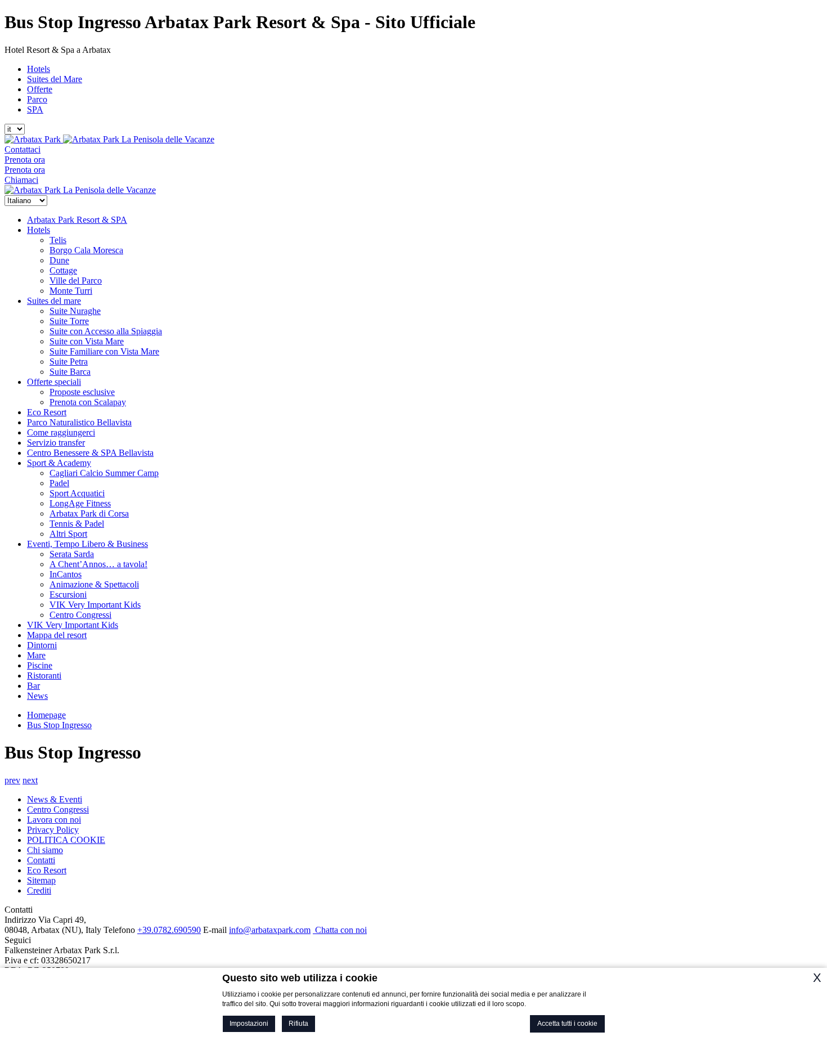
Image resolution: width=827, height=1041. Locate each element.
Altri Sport (68, 534)
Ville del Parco (76, 280)
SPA (35, 109)
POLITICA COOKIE (66, 840)
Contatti (41, 860)
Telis (58, 240)
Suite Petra (69, 361)
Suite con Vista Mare (87, 341)
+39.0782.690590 (169, 930)
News (37, 696)
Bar (33, 685)
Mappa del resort (57, 635)
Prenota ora (25, 159)
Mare (36, 655)
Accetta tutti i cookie (567, 1023)
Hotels (38, 69)
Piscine (39, 665)
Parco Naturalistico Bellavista (79, 422)
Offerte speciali (54, 382)
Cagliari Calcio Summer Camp (104, 473)
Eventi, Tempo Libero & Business (87, 544)
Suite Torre (69, 321)
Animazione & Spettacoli (94, 584)
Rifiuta (298, 1023)
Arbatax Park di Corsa (89, 513)
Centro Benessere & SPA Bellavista (90, 452)
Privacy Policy (53, 829)
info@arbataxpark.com (270, 930)
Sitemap (41, 880)
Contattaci (23, 149)
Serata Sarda (72, 554)
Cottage (63, 270)
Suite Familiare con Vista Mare (104, 351)
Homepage (46, 715)
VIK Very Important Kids (95, 604)
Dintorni (42, 645)
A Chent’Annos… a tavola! (98, 564)
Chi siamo (45, 850)
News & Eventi (54, 799)
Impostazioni (249, 1023)
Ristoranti (44, 675)
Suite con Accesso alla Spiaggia (106, 331)
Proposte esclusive (82, 392)
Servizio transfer (56, 442)
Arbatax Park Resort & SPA (77, 220)
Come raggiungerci (61, 432)
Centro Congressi (80, 615)
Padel (59, 483)
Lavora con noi (54, 819)
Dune (59, 260)
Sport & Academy (59, 463)
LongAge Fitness (80, 503)
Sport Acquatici (77, 493)
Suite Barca (70, 371)
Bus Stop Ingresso (59, 725)
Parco (37, 99)
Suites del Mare (54, 79)
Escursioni (68, 594)
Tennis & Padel (77, 523)
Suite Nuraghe (75, 311)
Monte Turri (71, 290)
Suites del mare (54, 301)
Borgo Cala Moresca (86, 250)
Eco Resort (46, 412)
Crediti (39, 890)
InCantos (66, 574)
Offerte (39, 89)
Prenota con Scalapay (88, 402)
